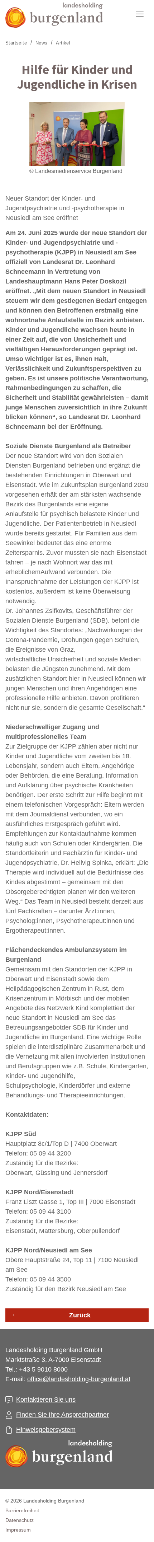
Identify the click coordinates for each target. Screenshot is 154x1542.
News (41, 43)
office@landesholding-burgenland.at (78, 1379)
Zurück (80, 1315)
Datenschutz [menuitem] (19, 1520)
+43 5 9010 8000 (43, 1369)
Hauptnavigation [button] (140, 14)
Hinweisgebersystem (46, 1429)
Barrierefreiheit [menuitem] (22, 1510)
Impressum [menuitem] (18, 1530)
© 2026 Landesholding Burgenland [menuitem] (44, 1501)
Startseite (16, 43)
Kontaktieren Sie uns (46, 1399)
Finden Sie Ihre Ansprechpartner (62, 1414)
